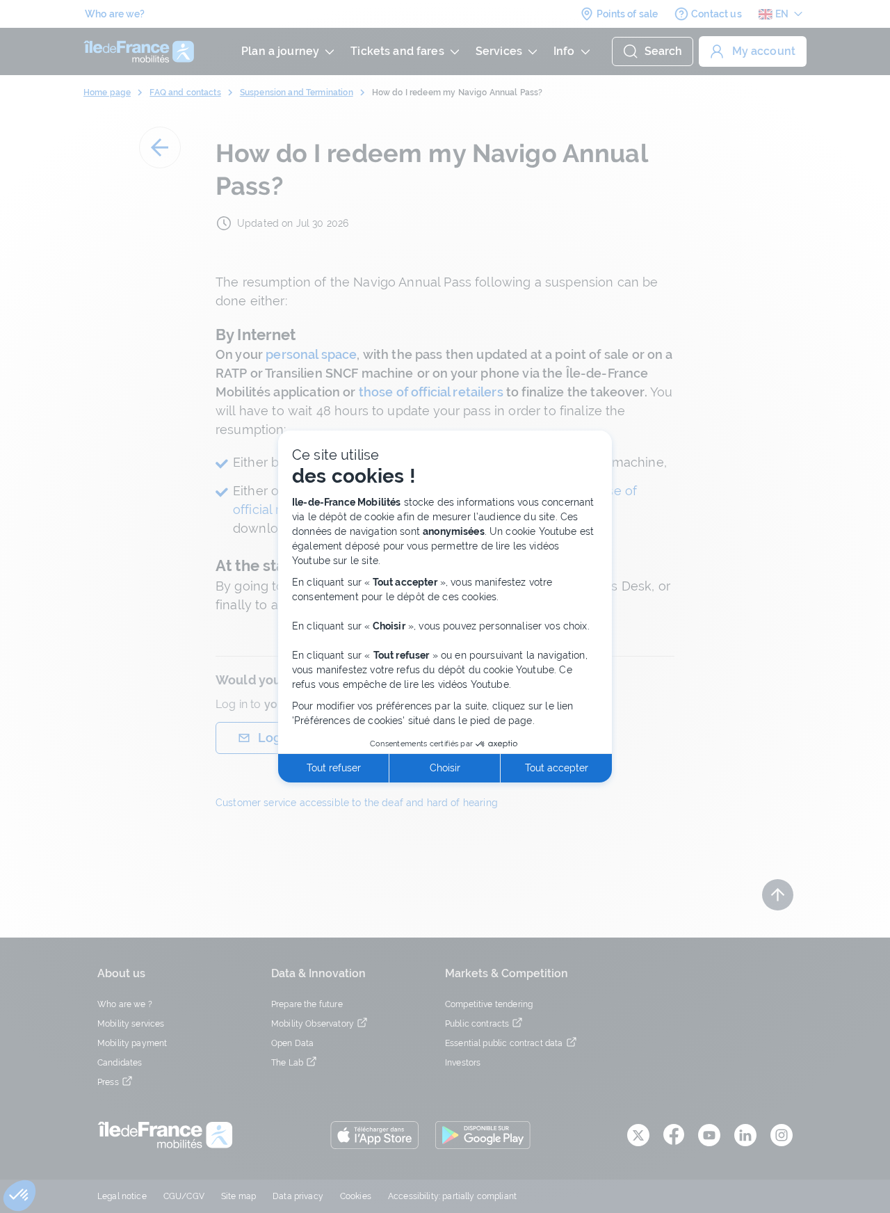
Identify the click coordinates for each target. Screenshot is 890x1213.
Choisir (445, 767)
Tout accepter (556, 767)
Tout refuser (334, 767)
